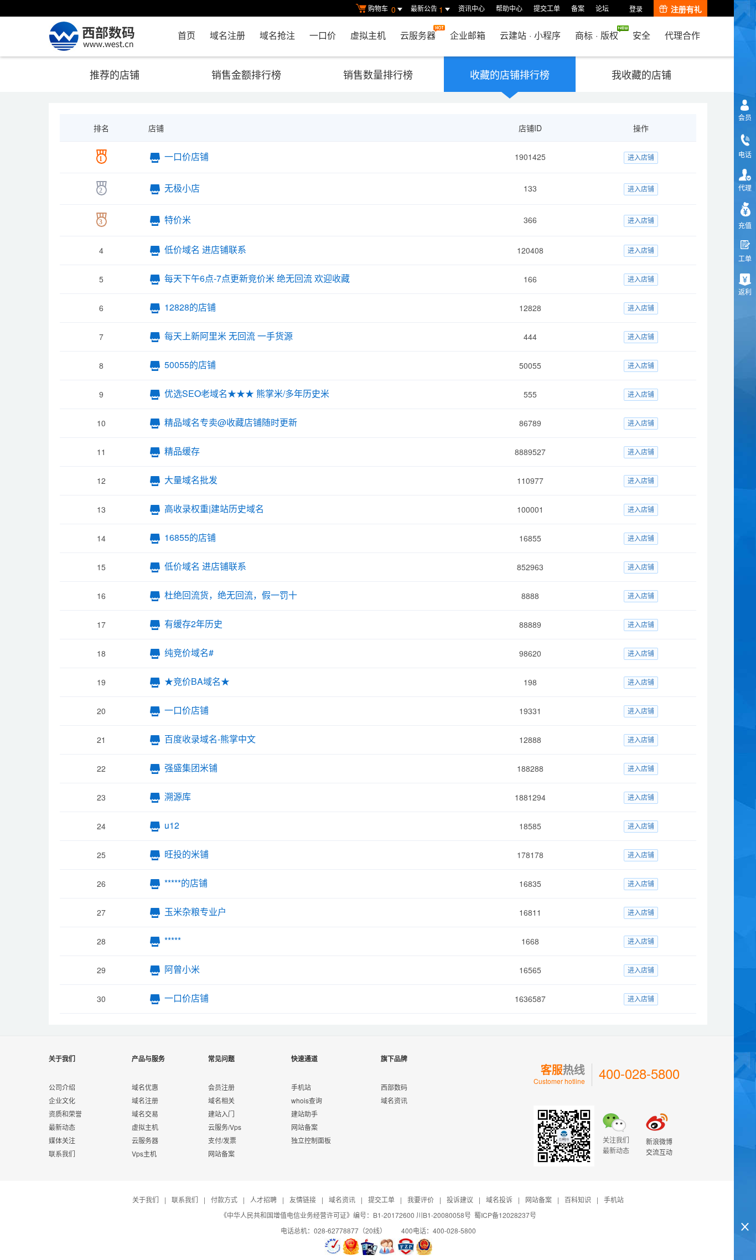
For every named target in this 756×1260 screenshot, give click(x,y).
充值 (745, 225)
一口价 (322, 35)
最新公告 (427, 9)
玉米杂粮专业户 (195, 911)
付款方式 (224, 1199)
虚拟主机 (368, 35)
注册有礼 (686, 8)
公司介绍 (62, 1087)
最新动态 (62, 1127)
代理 (745, 187)
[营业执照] (351, 1246)
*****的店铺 (186, 882)
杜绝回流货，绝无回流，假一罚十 (230, 594)
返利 (745, 291)
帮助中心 (509, 8)
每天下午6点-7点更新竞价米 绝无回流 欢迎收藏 (257, 278)
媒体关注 (62, 1140)
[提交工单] (387, 1246)
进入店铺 (641, 157)
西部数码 (394, 1087)
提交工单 (547, 8)
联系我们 (62, 1153)
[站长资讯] (369, 1246)
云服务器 (418, 35)
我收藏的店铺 (641, 74)
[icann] (332, 1246)
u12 (171, 825)
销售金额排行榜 (246, 74)
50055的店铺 (190, 364)
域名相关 (221, 1100)
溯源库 (177, 796)
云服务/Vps (224, 1127)
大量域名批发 (191, 479)
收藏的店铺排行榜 (510, 74)
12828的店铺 (190, 307)
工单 (745, 258)
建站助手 (304, 1113)
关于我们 (145, 1199)
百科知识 (578, 1199)
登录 (636, 8)
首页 (186, 35)
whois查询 (306, 1100)
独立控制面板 (311, 1140)
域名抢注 (277, 35)
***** (172, 940)
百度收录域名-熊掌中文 (210, 738)
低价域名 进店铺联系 (205, 249)
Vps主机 (144, 1153)
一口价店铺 (186, 156)
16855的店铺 (190, 537)
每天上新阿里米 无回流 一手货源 (228, 335)
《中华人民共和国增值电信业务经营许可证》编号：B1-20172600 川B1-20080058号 (345, 1215)
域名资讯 (394, 1100)
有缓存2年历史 (193, 623)
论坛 (602, 8)
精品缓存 (182, 451)
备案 (577, 8)
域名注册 (227, 35)
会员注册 (221, 1087)
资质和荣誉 (65, 1113)
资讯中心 (471, 8)
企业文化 (62, 1100)
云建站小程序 (530, 35)
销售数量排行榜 (378, 74)
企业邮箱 (467, 35)
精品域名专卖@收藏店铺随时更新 (230, 422)
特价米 (177, 219)
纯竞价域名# (189, 652)
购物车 (382, 9)
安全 (641, 35)
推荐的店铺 (114, 74)
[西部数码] (91, 36)
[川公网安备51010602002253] (424, 1246)
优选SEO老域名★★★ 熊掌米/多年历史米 (246, 393)
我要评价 (420, 1199)
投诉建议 (460, 1199)
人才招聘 (263, 1199)
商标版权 (596, 35)
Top (744, 1207)
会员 (745, 117)
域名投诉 (499, 1199)
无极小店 (182, 188)
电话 (745, 154)
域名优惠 (145, 1087)
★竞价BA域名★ (197, 681)
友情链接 (302, 1199)
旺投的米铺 (186, 854)
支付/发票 (222, 1140)
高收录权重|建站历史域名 (214, 508)
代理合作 (682, 35)
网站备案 (221, 1153)
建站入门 (221, 1113)
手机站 (301, 1087)
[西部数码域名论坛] (405, 1246)
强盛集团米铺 (191, 767)
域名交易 (145, 1113)
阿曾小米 (182, 969)
